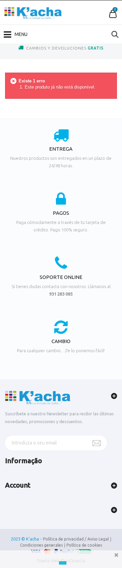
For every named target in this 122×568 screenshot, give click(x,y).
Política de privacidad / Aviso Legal (76, 539)
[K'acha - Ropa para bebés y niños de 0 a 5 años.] (33, 13)
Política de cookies (84, 545)
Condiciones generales (41, 545)
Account (17, 485)
